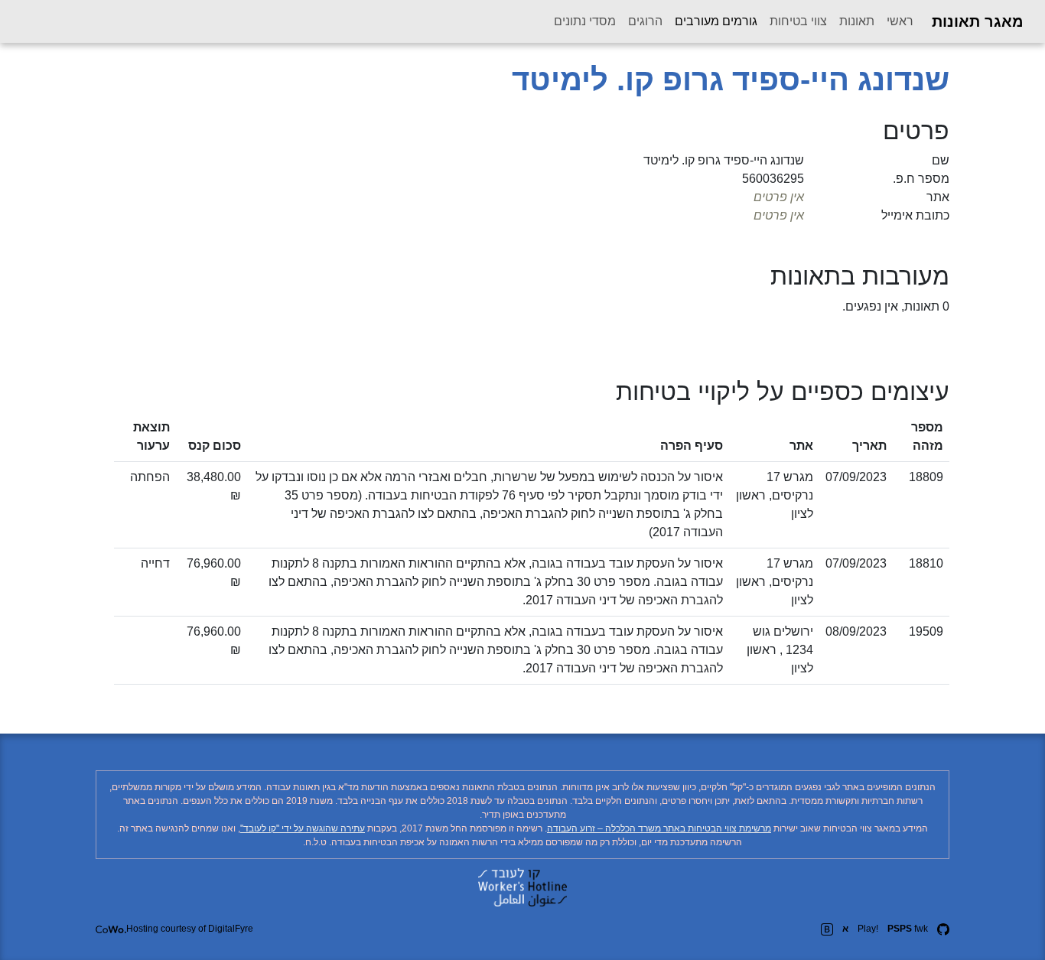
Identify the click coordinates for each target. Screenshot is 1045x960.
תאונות (856, 21)
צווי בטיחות (798, 21)
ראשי (900, 21)
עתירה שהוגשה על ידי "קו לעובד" (302, 828)
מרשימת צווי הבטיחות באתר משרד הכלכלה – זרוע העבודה (659, 828)
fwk (907, 928)
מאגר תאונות (978, 21)
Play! (868, 928)
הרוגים (645, 21)
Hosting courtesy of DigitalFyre (189, 928)
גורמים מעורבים (713, 21)
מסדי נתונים (585, 21)
